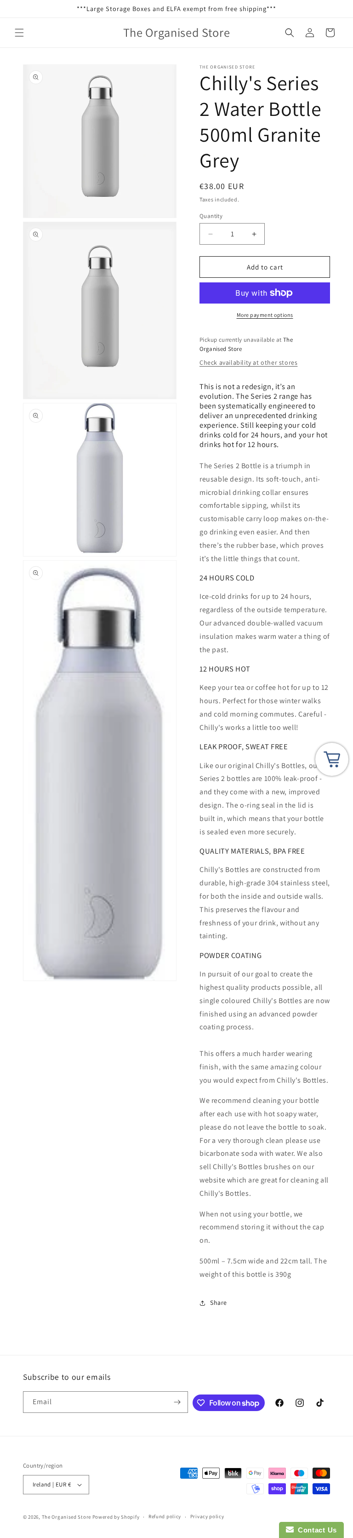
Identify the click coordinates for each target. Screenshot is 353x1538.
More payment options (265, 314)
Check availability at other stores (248, 362)
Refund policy (164, 1516)
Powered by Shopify (116, 1517)
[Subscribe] (177, 1402)
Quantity (210, 216)
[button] (19, 33)
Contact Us (315, 1530)
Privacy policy (207, 1516)
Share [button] (218, 1302)
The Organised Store (66, 1517)
